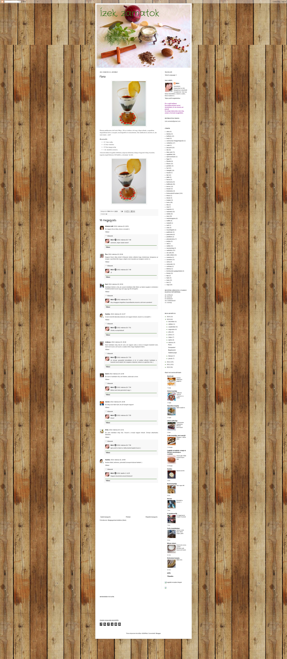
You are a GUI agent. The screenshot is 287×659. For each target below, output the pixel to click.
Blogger (158, 633)
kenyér (168, 189)
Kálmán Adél (109, 226)
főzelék (168, 161)
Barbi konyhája (172, 484)
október (170, 324)
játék (167, 177)
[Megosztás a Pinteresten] (134, 211)
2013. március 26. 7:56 (124, 445)
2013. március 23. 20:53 (115, 284)
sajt (167, 243)
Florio (170, 345)
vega (168, 285)
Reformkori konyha (173, 558)
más (167, 216)
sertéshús (169, 250)
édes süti (169, 152)
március (171, 342)
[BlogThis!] (127, 211)
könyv (168, 195)
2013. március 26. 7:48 (124, 240)
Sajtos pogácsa (180, 407)
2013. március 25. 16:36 (117, 402)
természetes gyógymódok (174, 271)
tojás (167, 278)
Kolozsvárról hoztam (172, 193)
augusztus (171, 329)
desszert (169, 147)
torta (167, 280)
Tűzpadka (170, 576)
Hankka (107, 314)
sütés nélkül (170, 255)
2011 (168, 364)
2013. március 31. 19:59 (118, 460)
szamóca (169, 257)
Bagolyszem (172, 350)
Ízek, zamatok (129, 13)
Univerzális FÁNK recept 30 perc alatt (181, 457)
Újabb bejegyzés (105, 517)
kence (168, 186)
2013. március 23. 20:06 (115, 254)
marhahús (169, 211)
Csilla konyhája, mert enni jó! (176, 435)
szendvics (169, 259)
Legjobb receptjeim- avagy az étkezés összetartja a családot (176, 452)
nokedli (168, 223)
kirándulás (169, 191)
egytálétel (169, 154)
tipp (167, 275)
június (170, 334)
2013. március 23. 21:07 (118, 314)
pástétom (169, 237)
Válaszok (110, 236)
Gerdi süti (170, 376)
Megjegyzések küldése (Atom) (117, 520)
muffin (168, 220)
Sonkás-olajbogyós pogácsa (179, 379)
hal (167, 168)
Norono (169, 498)
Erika (107, 430)
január (170, 358)
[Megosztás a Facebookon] (132, 211)
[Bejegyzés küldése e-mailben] (121, 211)
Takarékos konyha (173, 406)
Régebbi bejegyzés (152, 517)
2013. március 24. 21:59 (116, 374)
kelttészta (169, 184)
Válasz (107, 232)
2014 (168, 316)
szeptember (172, 327)
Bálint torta (179, 559)
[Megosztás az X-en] (130, 211)
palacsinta (169, 234)
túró (167, 282)
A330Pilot (145, 633)
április (170, 340)
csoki (168, 145)
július (170, 332)
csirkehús (169, 143)
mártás (168, 214)
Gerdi (107, 374)
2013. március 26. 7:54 (124, 387)
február (170, 356)
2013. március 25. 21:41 (116, 430)
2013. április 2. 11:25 (123, 473)
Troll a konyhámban (173, 528)
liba (167, 205)
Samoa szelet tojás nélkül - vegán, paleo (180, 531)
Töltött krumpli (172, 353)
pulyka (168, 241)
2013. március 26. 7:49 (124, 269)
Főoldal (128, 517)
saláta (168, 246)
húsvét (168, 173)
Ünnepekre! (171, 347)
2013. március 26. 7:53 (124, 357)
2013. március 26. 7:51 (124, 299)
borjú (168, 138)
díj (167, 150)
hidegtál (168, 170)
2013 (168, 319)
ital (106, 214)
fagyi (167, 159)
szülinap (169, 266)
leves (168, 202)
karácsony (169, 182)
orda (167, 227)
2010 (168, 367)
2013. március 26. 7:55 (124, 415)
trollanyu (108, 342)
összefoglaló (170, 230)
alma (168, 131)
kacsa (168, 179)
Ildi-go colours (171, 543)
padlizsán (169, 232)
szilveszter (169, 264)
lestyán (168, 200)
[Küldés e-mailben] (125, 211)
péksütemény (170, 239)
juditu (169, 573)
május (170, 337)
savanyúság (170, 248)
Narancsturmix (180, 470)
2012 (168, 362)
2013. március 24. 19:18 (118, 342)
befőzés (168, 136)
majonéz (169, 209)
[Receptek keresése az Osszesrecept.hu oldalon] (173, 582)
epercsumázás (170, 156)
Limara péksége (172, 421)
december (171, 321)
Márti (112, 240)
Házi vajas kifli (180, 485)
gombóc (168, 166)
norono (107, 402)
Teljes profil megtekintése (172, 98)
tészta (168, 273)
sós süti (168, 253)
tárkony (168, 269)
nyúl (167, 225)
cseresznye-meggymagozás (175, 141)
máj (167, 207)
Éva (106, 254)
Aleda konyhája (172, 391)
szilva (168, 262)
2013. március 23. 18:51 (121, 226)
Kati (106, 284)
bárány (168, 134)
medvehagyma (171, 218)
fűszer (168, 163)
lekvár (168, 198)
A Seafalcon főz (172, 513)
